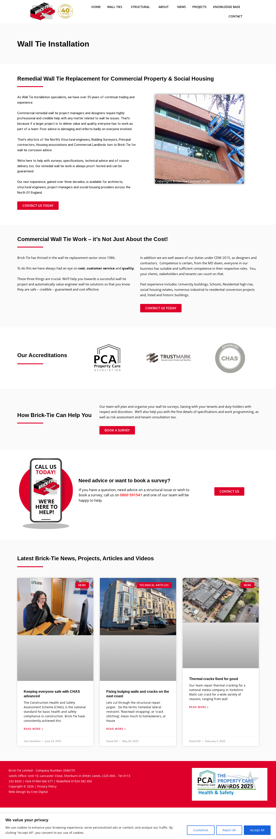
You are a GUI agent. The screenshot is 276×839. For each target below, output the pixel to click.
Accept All (257, 830)
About (163, 7)
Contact (235, 16)
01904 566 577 (42, 781)
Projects (199, 7)
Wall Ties (114, 7)
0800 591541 (131, 494)
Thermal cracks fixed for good (213, 679)
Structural (140, 7)
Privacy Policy (46, 786)
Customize (200, 830)
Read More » (33, 729)
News (181, 7)
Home (96, 7)
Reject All (229, 830)
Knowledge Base (226, 7)
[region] (138, 826)
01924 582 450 (81, 781)
